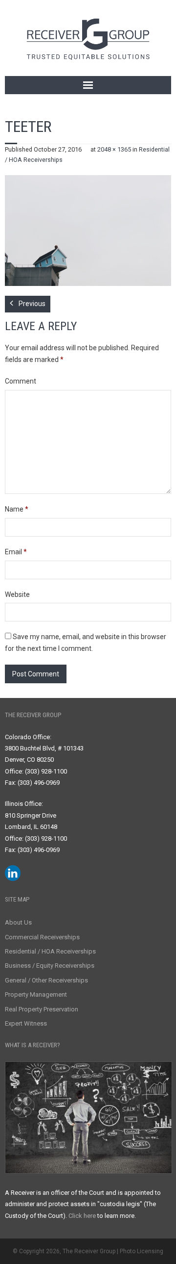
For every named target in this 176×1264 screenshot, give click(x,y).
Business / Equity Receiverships (49, 965)
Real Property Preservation (41, 1009)
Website (17, 594)
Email (16, 552)
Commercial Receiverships (42, 937)
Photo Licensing (141, 1251)
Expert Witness (26, 1023)
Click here (82, 1215)
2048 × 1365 (114, 149)
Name (16, 509)
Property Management (36, 994)
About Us (18, 922)
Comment (20, 381)
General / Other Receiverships (46, 980)
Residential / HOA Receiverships (50, 951)
